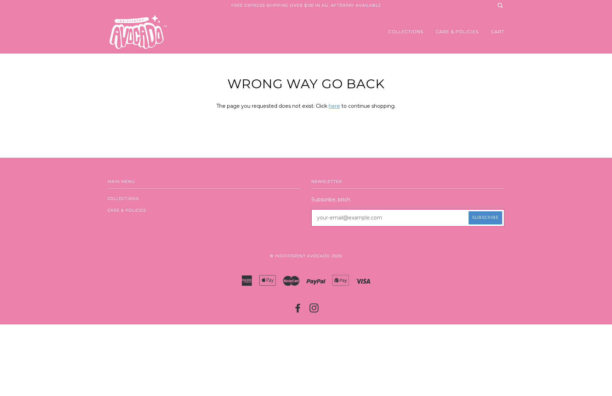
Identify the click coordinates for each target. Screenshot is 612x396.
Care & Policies (457, 31)
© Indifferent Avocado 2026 (306, 255)
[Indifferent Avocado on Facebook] (298, 310)
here (334, 106)
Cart (497, 31)
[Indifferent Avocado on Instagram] (314, 310)
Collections (406, 31)
